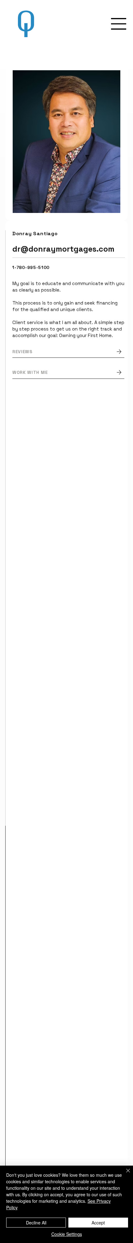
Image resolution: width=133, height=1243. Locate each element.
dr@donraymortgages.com (63, 249)
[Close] (124, 1174)
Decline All (36, 1222)
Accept (98, 1222)
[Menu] (119, 24)
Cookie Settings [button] (66, 1234)
